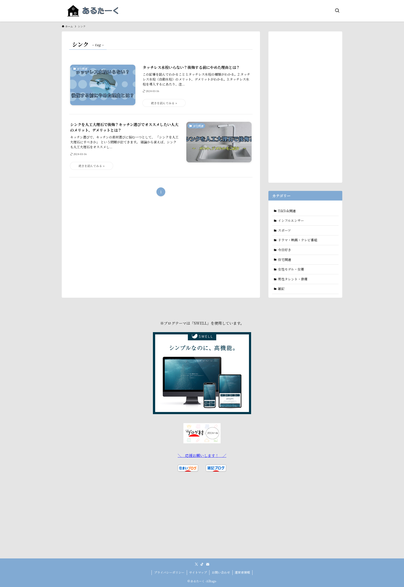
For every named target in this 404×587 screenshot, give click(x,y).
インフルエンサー (291, 220)
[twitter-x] (196, 564)
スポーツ (284, 230)
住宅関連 (284, 259)
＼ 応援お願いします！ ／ (202, 455)
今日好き (284, 249)
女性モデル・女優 (291, 269)
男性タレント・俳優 (292, 279)
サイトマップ (198, 572)
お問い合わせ (221, 572)
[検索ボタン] (337, 11)
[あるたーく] (93, 11)
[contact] (208, 564)
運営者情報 (242, 572)
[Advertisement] (305, 105)
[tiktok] (202, 564)
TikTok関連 (287, 210)
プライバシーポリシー (169, 572)
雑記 (281, 288)
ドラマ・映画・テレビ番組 (297, 240)
